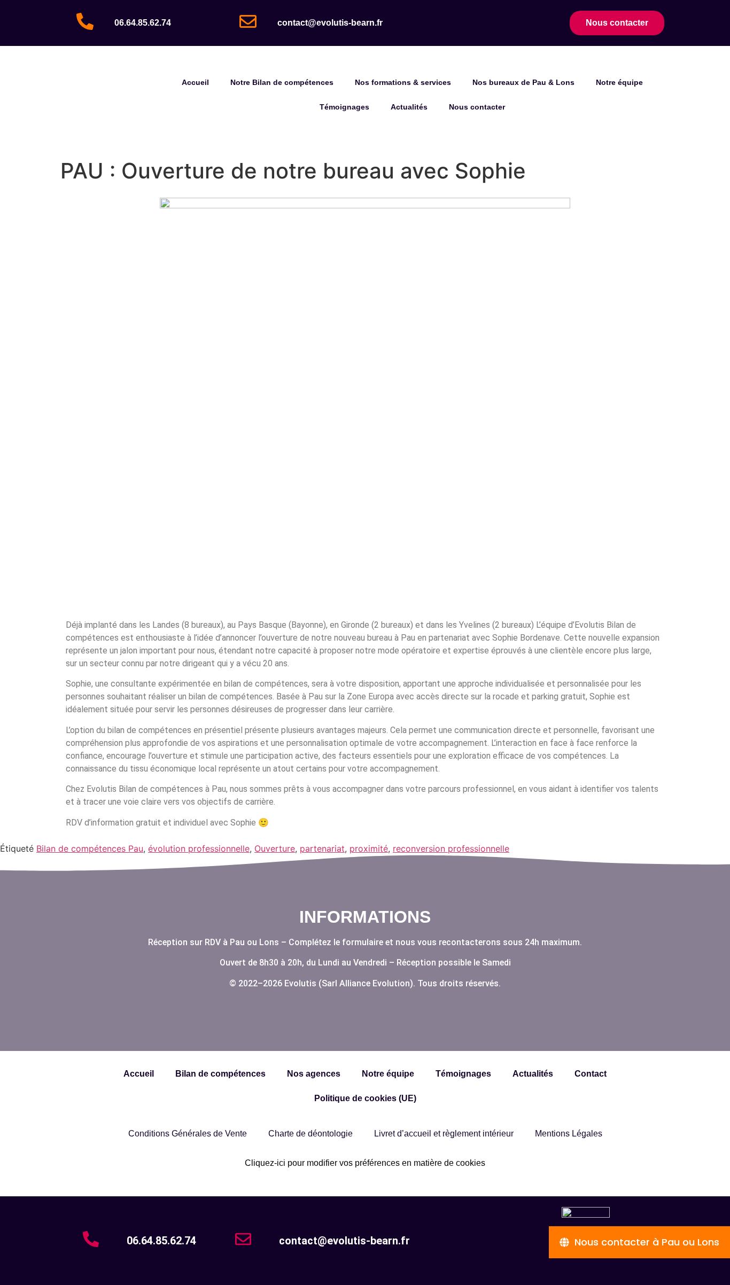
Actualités (409, 107)
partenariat (322, 848)
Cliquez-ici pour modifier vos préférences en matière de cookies (365, 1162)
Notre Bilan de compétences (281, 82)
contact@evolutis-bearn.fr (330, 22)
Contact (590, 1073)
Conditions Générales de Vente (187, 1133)
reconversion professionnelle (451, 848)
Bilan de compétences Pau (89, 848)
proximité (369, 848)
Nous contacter (477, 107)
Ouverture (274, 848)
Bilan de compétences (220, 1073)
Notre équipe (619, 82)
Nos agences (313, 1073)
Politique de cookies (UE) (365, 1098)
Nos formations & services (403, 82)
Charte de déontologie (310, 1133)
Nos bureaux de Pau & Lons (523, 82)
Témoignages (344, 107)
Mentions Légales (568, 1133)
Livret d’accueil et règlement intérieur (444, 1133)
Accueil (195, 82)
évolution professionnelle (199, 848)
